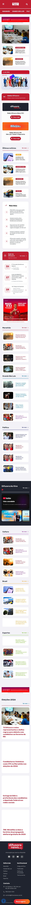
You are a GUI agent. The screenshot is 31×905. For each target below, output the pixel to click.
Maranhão (6, 11)
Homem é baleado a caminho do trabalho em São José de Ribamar (17, 233)
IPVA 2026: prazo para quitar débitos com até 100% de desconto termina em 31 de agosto (17, 212)
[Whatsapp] (22, 856)
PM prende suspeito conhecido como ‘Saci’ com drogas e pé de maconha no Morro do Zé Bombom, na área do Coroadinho (18, 241)
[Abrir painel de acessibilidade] (3, 901)
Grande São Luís (18, 11)
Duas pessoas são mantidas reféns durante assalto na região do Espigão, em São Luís (18, 226)
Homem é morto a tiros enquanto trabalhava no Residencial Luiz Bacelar (16, 220)
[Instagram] (13, 856)
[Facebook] (9, 856)
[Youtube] (17, 856)
